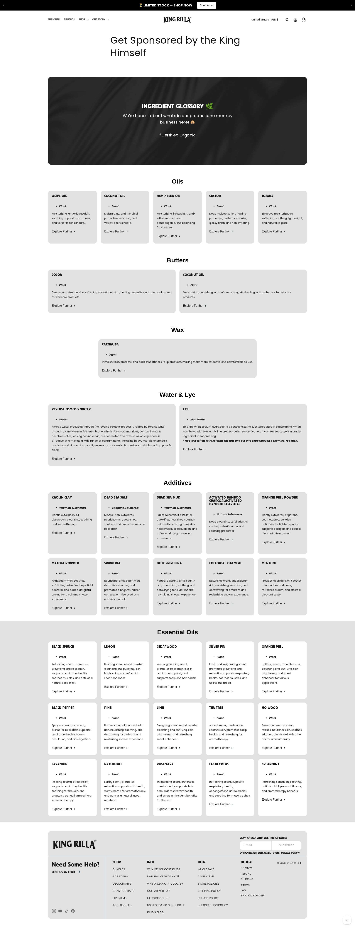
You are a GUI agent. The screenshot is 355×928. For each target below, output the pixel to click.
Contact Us (206, 876)
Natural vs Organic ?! (163, 876)
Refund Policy (208, 898)
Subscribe (286, 845)
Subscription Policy (213, 905)
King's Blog (155, 912)
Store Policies (208, 884)
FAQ (243, 890)
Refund (246, 874)
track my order (252, 895)
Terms (245, 885)
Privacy (246, 868)
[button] (83, 19)
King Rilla (294, 863)
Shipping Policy (209, 891)
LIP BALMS (119, 898)
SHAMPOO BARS (123, 891)
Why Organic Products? (165, 884)
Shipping (247, 879)
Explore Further (62, 231)
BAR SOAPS (120, 876)
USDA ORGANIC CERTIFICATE (166, 905)
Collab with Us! (158, 891)
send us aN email (63, 872)
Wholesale (206, 869)
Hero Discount (158, 898)
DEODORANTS (122, 884)
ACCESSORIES (122, 905)
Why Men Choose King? (163, 869)
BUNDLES (119, 869)
